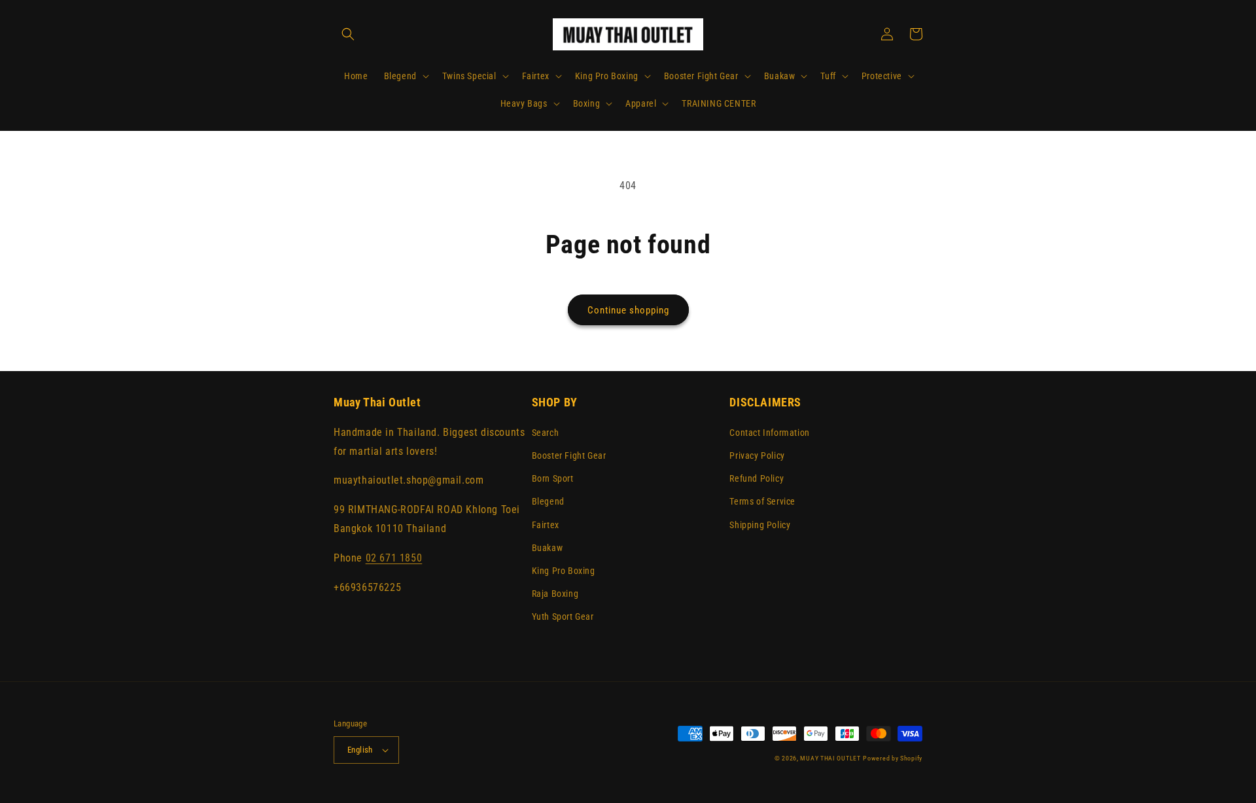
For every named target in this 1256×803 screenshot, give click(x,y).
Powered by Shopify (892, 758)
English (360, 750)
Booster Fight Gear (569, 455)
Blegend (548, 501)
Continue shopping (628, 310)
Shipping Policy (759, 525)
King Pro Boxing (563, 570)
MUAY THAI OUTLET (830, 758)
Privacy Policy (756, 455)
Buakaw (547, 548)
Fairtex (545, 525)
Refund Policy (756, 478)
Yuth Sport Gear (563, 616)
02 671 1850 (394, 558)
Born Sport (553, 478)
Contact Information (769, 432)
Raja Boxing (555, 593)
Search (545, 432)
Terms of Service (762, 501)
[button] (348, 34)
